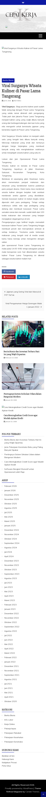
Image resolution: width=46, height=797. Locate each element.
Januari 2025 (10, 525)
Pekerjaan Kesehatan (13, 737)
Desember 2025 (11, 495)
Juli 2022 (8, 635)
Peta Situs (6, 766)
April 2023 (9, 596)
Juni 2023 (8, 587)
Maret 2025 (9, 521)
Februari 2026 (10, 486)
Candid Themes (32, 791)
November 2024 (11, 534)
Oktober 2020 (10, 701)
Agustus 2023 (10, 578)
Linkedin (24, 277)
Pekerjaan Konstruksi (13, 741)
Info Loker (8, 720)
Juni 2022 (8, 640)
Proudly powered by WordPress (19, 788)
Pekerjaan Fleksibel (12, 733)
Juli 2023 (8, 582)
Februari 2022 (10, 657)
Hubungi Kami (8, 759)
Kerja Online (9, 724)
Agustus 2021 (10, 679)
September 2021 (11, 675)
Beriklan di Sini (8, 756)
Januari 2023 (10, 609)
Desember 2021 (11, 666)
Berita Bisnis (8, 80)
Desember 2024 (11, 530)
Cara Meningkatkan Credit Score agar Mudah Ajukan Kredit (21, 416)
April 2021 (9, 697)
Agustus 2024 (10, 547)
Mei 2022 (8, 644)
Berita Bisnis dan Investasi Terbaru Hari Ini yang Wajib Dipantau (21, 353)
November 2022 (11, 618)
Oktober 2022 (10, 622)
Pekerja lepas (10, 728)
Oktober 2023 (10, 569)
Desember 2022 (11, 613)
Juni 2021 (8, 688)
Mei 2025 (8, 517)
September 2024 (11, 543)
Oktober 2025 (10, 503)
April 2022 (9, 648)
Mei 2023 (8, 591)
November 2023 (11, 565)
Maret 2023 (9, 600)
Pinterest (9, 277)
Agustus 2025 (10, 508)
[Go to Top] (43, 794)
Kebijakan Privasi (9, 762)
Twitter (23, 271)
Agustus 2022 (10, 631)
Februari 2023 (10, 604)
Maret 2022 (9, 653)
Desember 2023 (11, 560)
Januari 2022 (10, 662)
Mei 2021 (8, 692)
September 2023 (11, 574)
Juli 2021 (8, 684)
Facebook (9, 271)
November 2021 (11, 670)
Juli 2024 (8, 552)
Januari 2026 (10, 490)
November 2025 (11, 499)
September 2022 (11, 626)
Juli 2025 (8, 512)
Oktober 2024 (10, 539)
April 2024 (9, 556)
